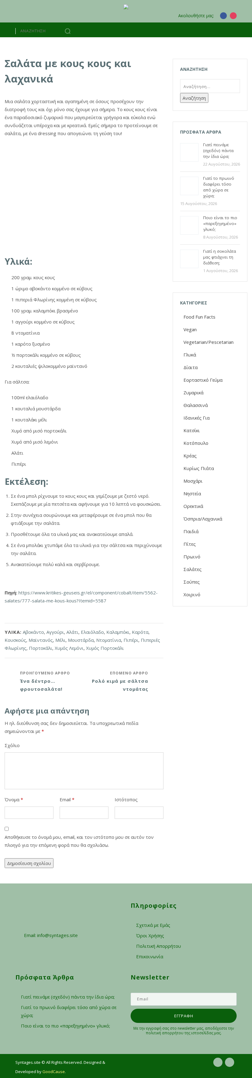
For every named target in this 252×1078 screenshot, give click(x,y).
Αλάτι (72, 632)
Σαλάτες (192, 569)
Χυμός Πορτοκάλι (105, 648)
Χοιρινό (191, 594)
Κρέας (190, 456)
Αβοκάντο (33, 632)
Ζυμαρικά (193, 392)
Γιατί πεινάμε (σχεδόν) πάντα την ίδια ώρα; (68, 997)
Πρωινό (191, 556)
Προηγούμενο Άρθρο (45, 681)
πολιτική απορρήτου (164, 1033)
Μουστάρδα (81, 640)
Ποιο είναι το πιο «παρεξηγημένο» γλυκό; (65, 1026)
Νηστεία (192, 493)
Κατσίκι (191, 430)
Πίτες (189, 544)
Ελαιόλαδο (92, 632)
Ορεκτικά (193, 506)
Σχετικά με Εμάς (153, 925)
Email (67, 799)
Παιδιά (191, 531)
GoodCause (53, 1071)
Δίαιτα (190, 367)
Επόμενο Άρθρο (120, 681)
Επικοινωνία (149, 956)
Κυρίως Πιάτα (198, 468)
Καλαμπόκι (117, 632)
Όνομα (14, 799)
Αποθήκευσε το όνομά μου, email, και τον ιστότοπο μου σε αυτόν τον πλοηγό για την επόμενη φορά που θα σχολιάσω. (79, 841)
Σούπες (191, 582)
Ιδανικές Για (196, 418)
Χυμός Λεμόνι (69, 648)
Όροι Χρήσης (150, 935)
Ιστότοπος (126, 799)
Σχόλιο (12, 745)
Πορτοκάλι (40, 648)
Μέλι (60, 640)
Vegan (190, 329)
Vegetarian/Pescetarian (208, 342)
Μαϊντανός (41, 640)
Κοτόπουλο (195, 443)
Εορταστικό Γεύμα (202, 380)
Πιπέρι (131, 640)
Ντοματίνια (108, 640)
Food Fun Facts (199, 317)
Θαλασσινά (195, 405)
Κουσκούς (15, 640)
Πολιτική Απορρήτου (158, 946)
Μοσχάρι (193, 481)
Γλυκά (189, 355)
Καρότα (140, 632)
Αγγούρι (55, 632)
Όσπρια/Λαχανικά (202, 519)
